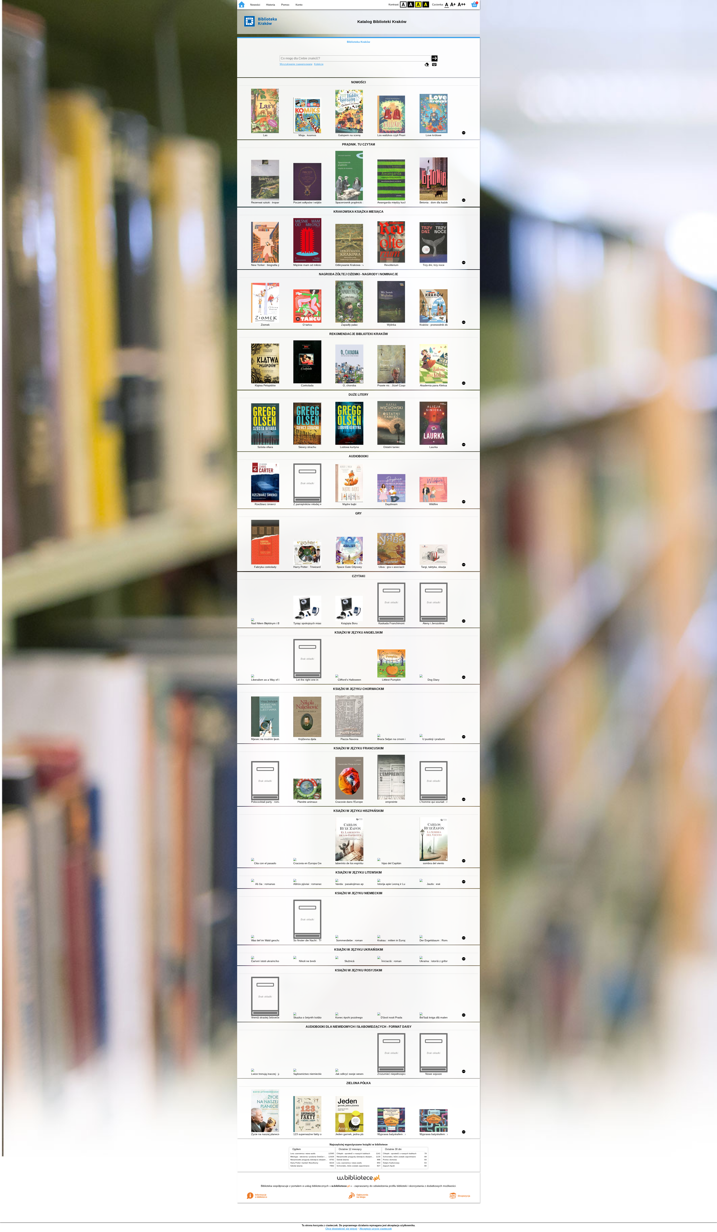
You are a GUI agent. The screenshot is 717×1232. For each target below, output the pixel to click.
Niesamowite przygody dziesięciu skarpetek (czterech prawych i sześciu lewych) (324, 1160)
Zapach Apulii (389, 1166)
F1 (453, 4)
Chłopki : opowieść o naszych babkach (353, 1153)
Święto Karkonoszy (391, 1163)
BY (426, 4)
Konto (299, 4)
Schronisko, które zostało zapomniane (353, 1166)
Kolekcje (318, 64)
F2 (461, 4)
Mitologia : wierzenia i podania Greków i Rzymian (311, 1157)
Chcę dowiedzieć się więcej (341, 1228)
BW (410, 4)
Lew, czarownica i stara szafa (302, 1153)
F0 (446, 4)
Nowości (255, 4)
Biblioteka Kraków (358, 41)
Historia (270, 4)
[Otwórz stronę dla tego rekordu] (266, 111)
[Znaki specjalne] (434, 64)
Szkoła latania (296, 1166)
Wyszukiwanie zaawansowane (296, 64)
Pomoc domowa (390, 1160)
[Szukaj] (434, 58)
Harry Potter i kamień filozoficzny (304, 1163)
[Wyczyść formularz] (427, 64)
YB (418, 4)
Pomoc (285, 4)
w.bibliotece (340, 1185)
